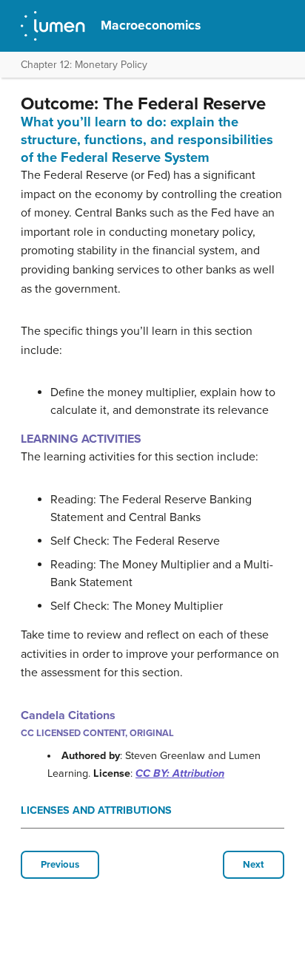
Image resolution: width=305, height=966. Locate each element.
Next (253, 865)
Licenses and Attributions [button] (96, 810)
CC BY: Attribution (179, 773)
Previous (60, 865)
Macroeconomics (151, 25)
